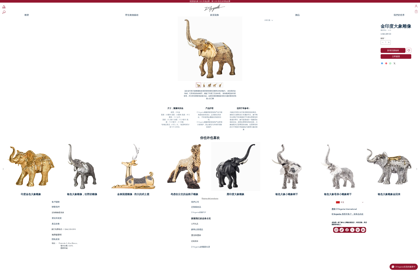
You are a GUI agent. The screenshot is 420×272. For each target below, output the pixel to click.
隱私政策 (56, 239)
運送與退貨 (57, 218)
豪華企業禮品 (197, 229)
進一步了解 (210, 98)
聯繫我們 (56, 207)
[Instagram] (336, 230)
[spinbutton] (386, 42)
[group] (210, 169)
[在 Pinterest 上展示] (386, 63)
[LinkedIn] (363, 230)
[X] (352, 230)
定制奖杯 (194, 241)
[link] (416, 11)
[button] (268, 20)
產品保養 (56, 224)
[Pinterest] (358, 230)
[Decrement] (382, 42)
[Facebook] (347, 230)
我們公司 (195, 202)
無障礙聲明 (57, 235)
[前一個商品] (3, 169)
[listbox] (268, 20)
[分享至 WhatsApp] (390, 63)
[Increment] (389, 42)
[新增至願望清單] (408, 50)
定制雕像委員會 (58, 212)
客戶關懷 (56, 202)
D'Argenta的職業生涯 (200, 247)
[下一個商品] (416, 169)
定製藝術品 (196, 207)
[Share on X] (394, 63)
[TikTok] (342, 230)
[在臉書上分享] (382, 63)
